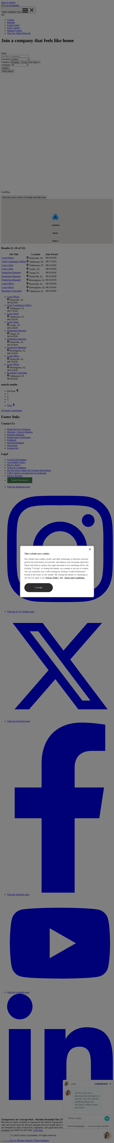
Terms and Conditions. (74, 578)
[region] (57, 571)
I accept (38, 587)
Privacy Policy (52, 578)
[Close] (90, 549)
